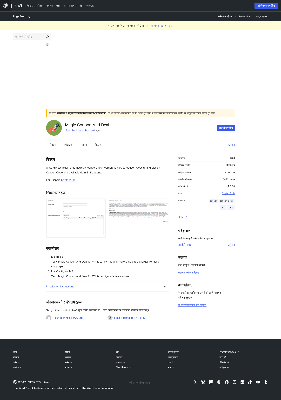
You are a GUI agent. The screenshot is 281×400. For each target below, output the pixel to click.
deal (223, 207)
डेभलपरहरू (120, 362)
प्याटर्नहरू (68, 367)
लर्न (117, 351)
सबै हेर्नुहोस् (229, 244)
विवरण (53, 144)
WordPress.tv (125, 367)
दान (171, 362)
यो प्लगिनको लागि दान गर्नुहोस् (192, 305)
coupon (213, 201)
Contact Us (68, 180)
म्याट (223, 357)
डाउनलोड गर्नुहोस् (226, 127)
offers (231, 207)
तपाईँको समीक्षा (185, 244)
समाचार (16, 357)
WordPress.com (229, 351)
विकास (98, 144)
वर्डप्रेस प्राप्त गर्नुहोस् (266, 5)
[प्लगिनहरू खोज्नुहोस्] (47, 36)
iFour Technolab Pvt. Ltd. (80, 130)
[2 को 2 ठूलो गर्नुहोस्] (164, 203)
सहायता (231, 144)
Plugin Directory (21, 16)
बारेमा (15, 351)
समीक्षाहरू (68, 144)
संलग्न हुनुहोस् (173, 351)
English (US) (228, 193)
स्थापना (83, 144)
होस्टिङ (16, 362)
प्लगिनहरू (68, 362)
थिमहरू (68, 357)
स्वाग (171, 367)
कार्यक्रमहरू (173, 357)
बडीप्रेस (224, 367)
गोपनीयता (17, 367)
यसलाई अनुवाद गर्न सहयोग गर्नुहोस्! (159, 25)
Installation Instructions (60, 286)
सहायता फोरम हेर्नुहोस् (188, 272)
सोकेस (67, 351)
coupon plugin (227, 201)
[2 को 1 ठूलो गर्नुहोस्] (101, 203)
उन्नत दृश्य (183, 216)
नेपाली (46, 382)
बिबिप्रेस (224, 362)
